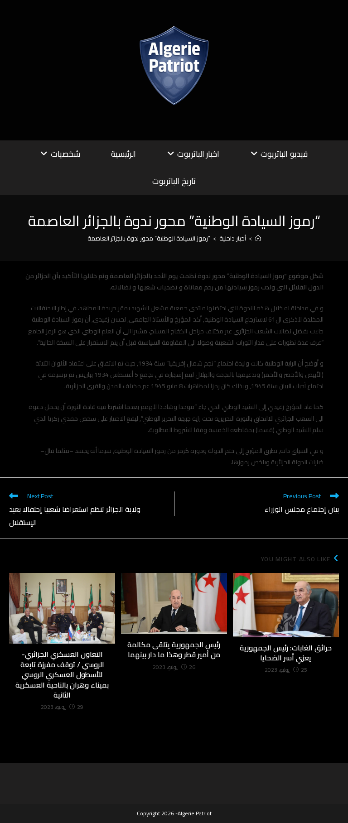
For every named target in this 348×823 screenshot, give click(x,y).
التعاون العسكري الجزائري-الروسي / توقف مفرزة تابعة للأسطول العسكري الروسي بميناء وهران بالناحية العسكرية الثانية (62, 674)
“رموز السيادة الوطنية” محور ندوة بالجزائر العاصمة (148, 238)
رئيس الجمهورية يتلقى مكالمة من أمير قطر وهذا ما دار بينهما (173, 650)
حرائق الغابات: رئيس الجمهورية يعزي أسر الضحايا (286, 653)
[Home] (258, 238)
